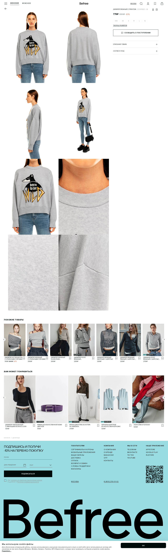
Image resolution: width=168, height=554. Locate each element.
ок (143, 545)
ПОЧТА (6, 457)
